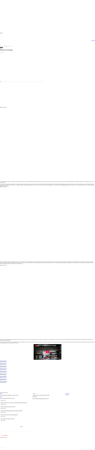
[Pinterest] (15, 388)
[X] (12, 388)
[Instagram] (4, 442)
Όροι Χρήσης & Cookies (3, 437)
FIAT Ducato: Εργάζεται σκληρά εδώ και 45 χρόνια (8, 406)
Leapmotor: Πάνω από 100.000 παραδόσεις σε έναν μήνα (41, 398)
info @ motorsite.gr (5, 435)
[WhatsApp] (19, 388)
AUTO (1, 396)
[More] (23, 388)
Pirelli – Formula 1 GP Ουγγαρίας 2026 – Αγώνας (8, 418)
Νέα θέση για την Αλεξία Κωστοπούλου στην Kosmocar (7, 398)
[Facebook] (8, 388)
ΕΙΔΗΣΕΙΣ (1, 47)
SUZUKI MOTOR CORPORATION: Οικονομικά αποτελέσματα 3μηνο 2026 (11, 410)
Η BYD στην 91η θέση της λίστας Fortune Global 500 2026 (9, 414)
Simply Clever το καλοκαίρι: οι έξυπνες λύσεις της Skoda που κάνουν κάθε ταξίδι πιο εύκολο (14, 402)
